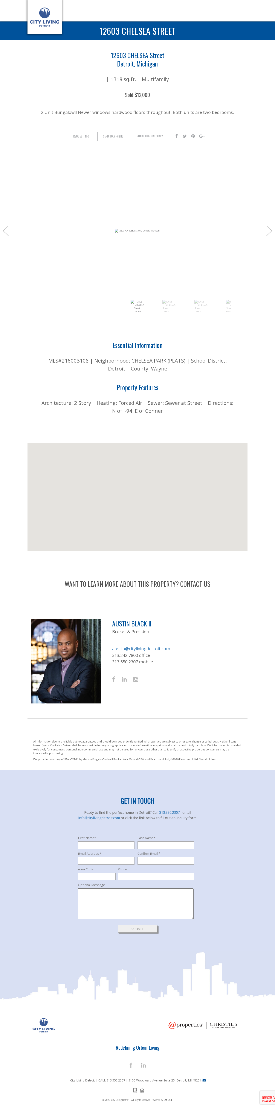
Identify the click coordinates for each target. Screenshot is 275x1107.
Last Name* (146, 838)
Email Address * (90, 853)
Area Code (85, 869)
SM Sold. (168, 1099)
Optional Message (91, 885)
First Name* (87, 838)
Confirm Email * (149, 853)
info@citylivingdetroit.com (99, 817)
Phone (122, 869)
